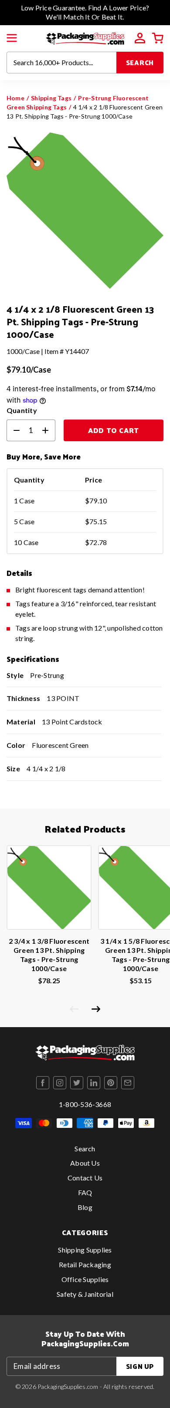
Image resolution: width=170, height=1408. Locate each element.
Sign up (140, 1366)
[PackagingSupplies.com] (85, 37)
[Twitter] (76, 1082)
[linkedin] (93, 1082)
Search (140, 62)
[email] (127, 1082)
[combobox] (62, 62)
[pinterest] (110, 1082)
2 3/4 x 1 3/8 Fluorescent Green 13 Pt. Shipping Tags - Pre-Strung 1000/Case (49, 954)
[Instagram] (59, 1082)
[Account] (140, 38)
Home (15, 98)
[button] (12, 38)
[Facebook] (42, 1082)
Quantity (22, 410)
